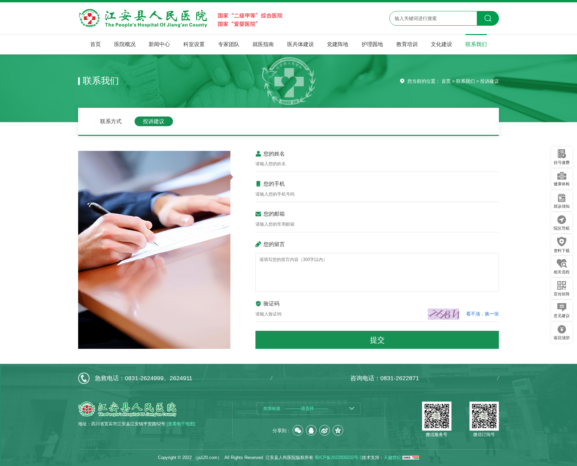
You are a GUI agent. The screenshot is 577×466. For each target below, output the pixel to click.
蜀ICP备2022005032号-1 (338, 457)
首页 (95, 44)
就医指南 (263, 44)
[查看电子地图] (181, 424)
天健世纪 (392, 457)
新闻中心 (159, 44)
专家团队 (228, 44)
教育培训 (407, 44)
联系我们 (476, 44)
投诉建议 (489, 81)
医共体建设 (300, 44)
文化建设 (441, 44)
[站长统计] (410, 457)
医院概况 (125, 44)
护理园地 (372, 44)
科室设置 (194, 44)
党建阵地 (337, 44)
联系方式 (111, 121)
